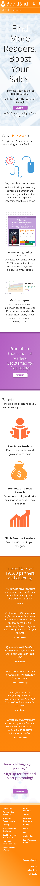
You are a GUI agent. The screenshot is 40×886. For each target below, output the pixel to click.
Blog (24, 832)
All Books (33, 874)
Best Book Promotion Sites (10, 842)
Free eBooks (17, 10)
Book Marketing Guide (29, 841)
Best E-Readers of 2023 (9, 848)
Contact (26, 814)
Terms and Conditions (27, 819)
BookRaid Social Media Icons (10, 836)
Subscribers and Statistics (9, 829)
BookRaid (17, 3)
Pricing (6, 825)
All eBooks (6, 10)
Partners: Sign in (30, 860)
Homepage (7, 808)
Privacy (26, 825)
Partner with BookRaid (8, 813)
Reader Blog (28, 836)
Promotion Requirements (9, 819)
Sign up (34, 866)
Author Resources (27, 809)
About (25, 828)
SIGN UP (20, 107)
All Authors (32, 870)
